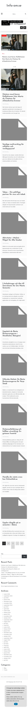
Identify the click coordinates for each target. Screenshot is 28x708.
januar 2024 (7, 614)
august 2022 (7, 640)
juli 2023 (6, 623)
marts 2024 (7, 610)
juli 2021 (6, 660)
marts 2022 (7, 649)
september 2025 (8, 596)
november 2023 (8, 616)
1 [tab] (12, 66)
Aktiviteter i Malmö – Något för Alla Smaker (12, 574)
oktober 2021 (7, 658)
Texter (5, 21)
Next (24, 27)
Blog (3, 53)
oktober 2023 (7, 618)
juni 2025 (6, 597)
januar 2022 (7, 653)
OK (16, 704)
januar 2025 (7, 599)
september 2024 (8, 605)
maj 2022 (6, 645)
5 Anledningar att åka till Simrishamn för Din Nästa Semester (14, 286)
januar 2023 (7, 631)
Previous (21, 27)
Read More (9, 27)
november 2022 (8, 634)
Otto (6, 24)
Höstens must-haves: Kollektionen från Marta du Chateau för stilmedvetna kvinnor (13, 59)
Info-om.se (14, 5)
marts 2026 (7, 594)
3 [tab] (15, 66)
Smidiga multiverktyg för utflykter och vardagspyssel (13, 146)
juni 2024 (6, 607)
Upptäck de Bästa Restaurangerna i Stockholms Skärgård (11, 333)
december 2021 (8, 654)
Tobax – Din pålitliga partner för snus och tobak (13, 572)
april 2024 (6, 608)
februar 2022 (7, 651)
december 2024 (8, 601)
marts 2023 (7, 627)
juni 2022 (6, 643)
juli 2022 (6, 642)
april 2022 (6, 647)
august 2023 (7, 621)
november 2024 (8, 603)
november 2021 (8, 656)
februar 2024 (7, 612)
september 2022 (8, 638)
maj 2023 (6, 625)
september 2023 (8, 619)
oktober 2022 (7, 636)
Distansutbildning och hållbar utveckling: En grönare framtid (12, 431)
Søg (2, 553)
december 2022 (8, 632)
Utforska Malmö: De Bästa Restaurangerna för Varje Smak (14, 381)
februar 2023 (7, 629)
